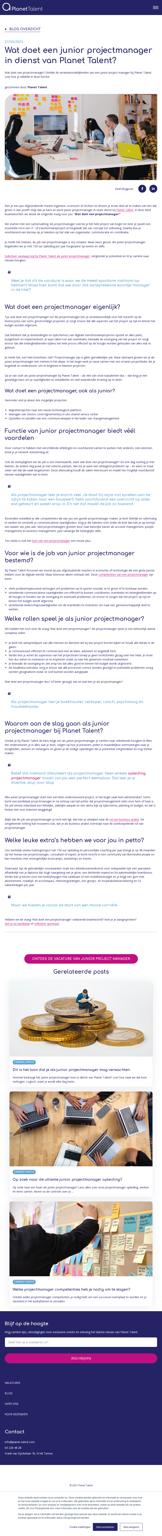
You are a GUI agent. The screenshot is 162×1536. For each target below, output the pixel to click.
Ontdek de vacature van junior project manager (81, 959)
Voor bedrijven (16, 1414)
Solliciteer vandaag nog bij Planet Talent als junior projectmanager (47, 256)
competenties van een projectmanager (123, 574)
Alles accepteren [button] (105, 1526)
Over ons (12, 1404)
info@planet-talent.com (20, 1442)
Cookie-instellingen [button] (80, 1526)
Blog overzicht (24, 29)
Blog (8, 1393)
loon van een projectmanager (51, 541)
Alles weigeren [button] (131, 1526)
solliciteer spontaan (46, 924)
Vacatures (12, 1383)
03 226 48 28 (13, 1448)
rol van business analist (124, 819)
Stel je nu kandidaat (17, 924)
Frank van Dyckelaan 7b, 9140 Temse (29, 1453)
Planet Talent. (125, 210)
